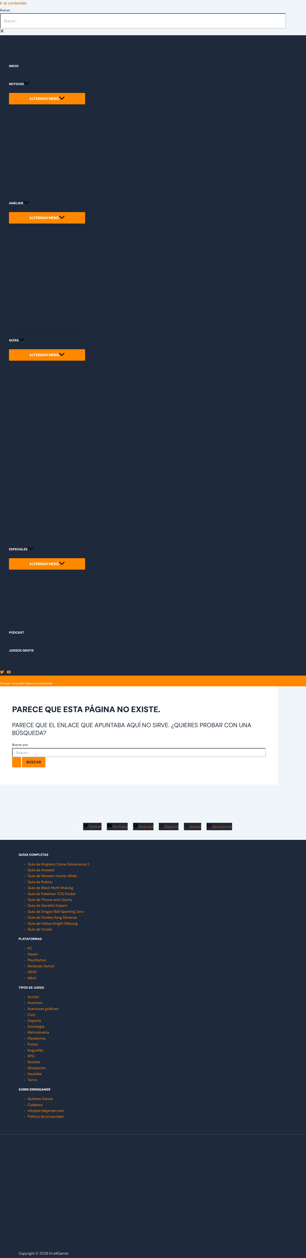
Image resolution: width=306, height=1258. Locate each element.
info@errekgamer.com (46, 1110)
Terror (32, 1080)
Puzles (33, 1044)
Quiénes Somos (40, 1098)
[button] (27, 84)
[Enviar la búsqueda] (16, 762)
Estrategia (36, 1026)
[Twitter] (2, 672)
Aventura (35, 1002)
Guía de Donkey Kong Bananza (52, 917)
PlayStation (37, 960)
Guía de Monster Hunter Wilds (52, 876)
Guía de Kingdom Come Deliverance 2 (58, 864)
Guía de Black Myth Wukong (50, 887)
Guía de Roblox (40, 882)
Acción (33, 997)
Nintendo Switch (41, 966)
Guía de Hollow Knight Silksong (53, 923)
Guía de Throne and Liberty (50, 899)
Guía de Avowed (41, 870)
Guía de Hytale (40, 929)
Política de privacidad (45, 1116)
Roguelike (35, 1050)
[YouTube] (9, 672)
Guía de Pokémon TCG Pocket (52, 893)
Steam (33, 954)
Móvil (32, 978)
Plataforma (36, 1038)
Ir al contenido (13, 3)
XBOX (32, 972)
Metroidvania (38, 1032)
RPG (31, 1056)
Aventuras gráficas (43, 1008)
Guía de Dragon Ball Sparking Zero (56, 911)
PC (30, 948)
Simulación (36, 1068)
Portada (5, 683)
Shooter (34, 1062)
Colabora (35, 1104)
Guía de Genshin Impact (47, 905)
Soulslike (35, 1073)
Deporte (34, 1020)
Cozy (32, 1014)
